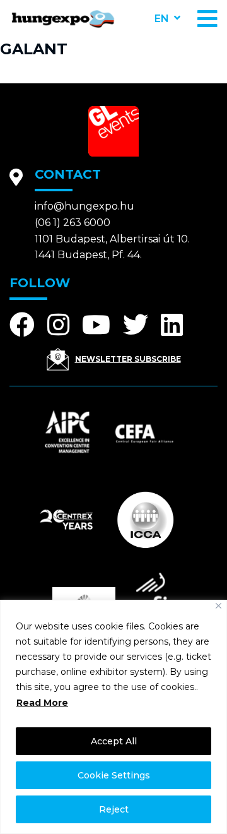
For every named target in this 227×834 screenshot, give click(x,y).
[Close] (218, 606)
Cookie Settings (114, 775)
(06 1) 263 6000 (72, 223)
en (161, 19)
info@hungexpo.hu (84, 206)
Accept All (114, 741)
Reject (114, 809)
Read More (42, 702)
